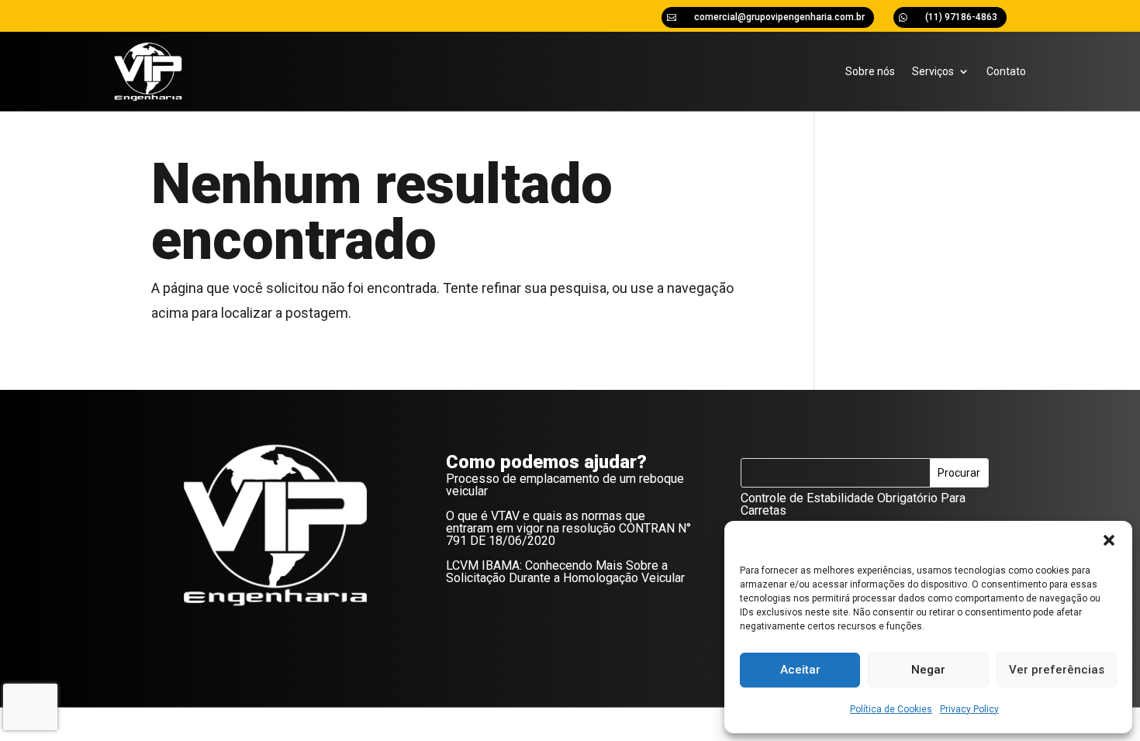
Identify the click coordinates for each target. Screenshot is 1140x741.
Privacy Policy (969, 709)
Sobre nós (870, 71)
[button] (1109, 540)
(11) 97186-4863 (961, 17)
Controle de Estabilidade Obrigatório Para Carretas (853, 504)
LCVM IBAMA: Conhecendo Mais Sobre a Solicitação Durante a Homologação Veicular (565, 571)
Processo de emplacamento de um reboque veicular (565, 484)
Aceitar (800, 670)
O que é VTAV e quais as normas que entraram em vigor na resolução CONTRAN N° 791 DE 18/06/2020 (568, 528)
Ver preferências (1056, 670)
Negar (928, 670)
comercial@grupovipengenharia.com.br (779, 17)
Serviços (933, 71)
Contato (1006, 71)
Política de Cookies (891, 709)
